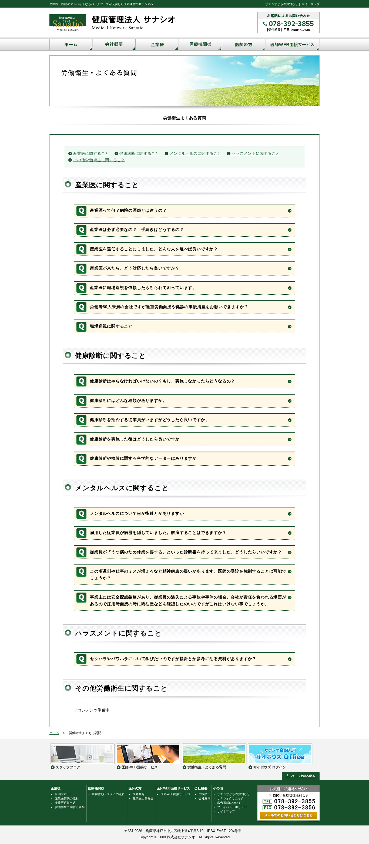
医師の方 (135, 788)
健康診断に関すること (139, 154)
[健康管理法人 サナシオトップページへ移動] (112, 32)
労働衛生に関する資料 (70, 807)
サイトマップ (311, 4)
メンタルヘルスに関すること (196, 154)
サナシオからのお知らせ (281, 4)
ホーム (54, 733)
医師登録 (139, 794)
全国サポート (64, 794)
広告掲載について (229, 802)
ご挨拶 (203, 794)
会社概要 (200, 788)
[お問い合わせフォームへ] (288, 820)
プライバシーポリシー (232, 807)
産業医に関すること (91, 154)
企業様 (56, 788)
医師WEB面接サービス (173, 788)
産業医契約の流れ (67, 798)
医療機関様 (96, 788)
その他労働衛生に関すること (99, 160)
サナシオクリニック (230, 798)
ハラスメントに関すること (256, 154)
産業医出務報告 (143, 798)
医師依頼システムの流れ (108, 794)
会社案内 (204, 798)
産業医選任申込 (65, 802)
